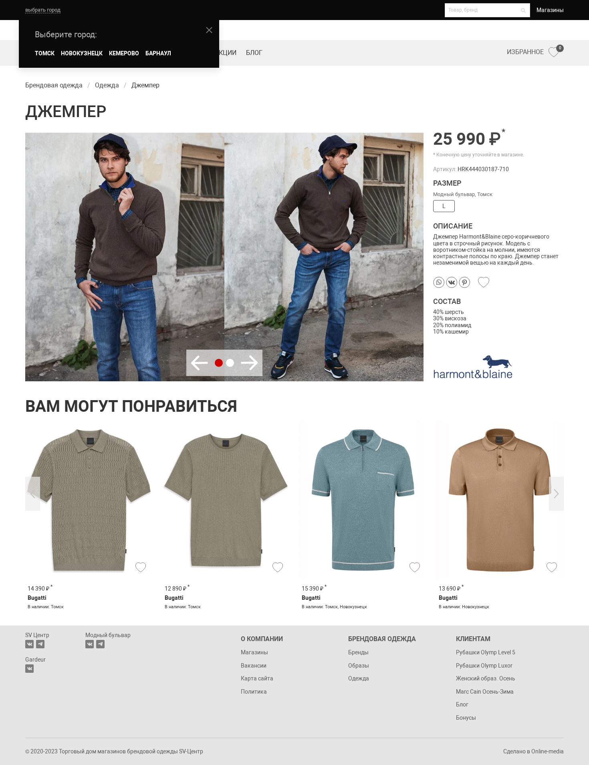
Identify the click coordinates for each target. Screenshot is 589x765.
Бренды (358, 652)
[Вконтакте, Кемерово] (29, 668)
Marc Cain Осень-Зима (485, 691)
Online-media (547, 751)
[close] (209, 30)
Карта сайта (257, 678)
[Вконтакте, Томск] (29, 644)
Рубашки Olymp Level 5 (485, 652)
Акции (225, 53)
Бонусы (466, 717)
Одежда (358, 678)
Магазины (550, 10)
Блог (254, 53)
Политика (254, 691)
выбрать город (43, 10)
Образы (358, 665)
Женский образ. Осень (485, 678)
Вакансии (253, 665)
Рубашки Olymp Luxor (484, 665)
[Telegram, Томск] (40, 644)
